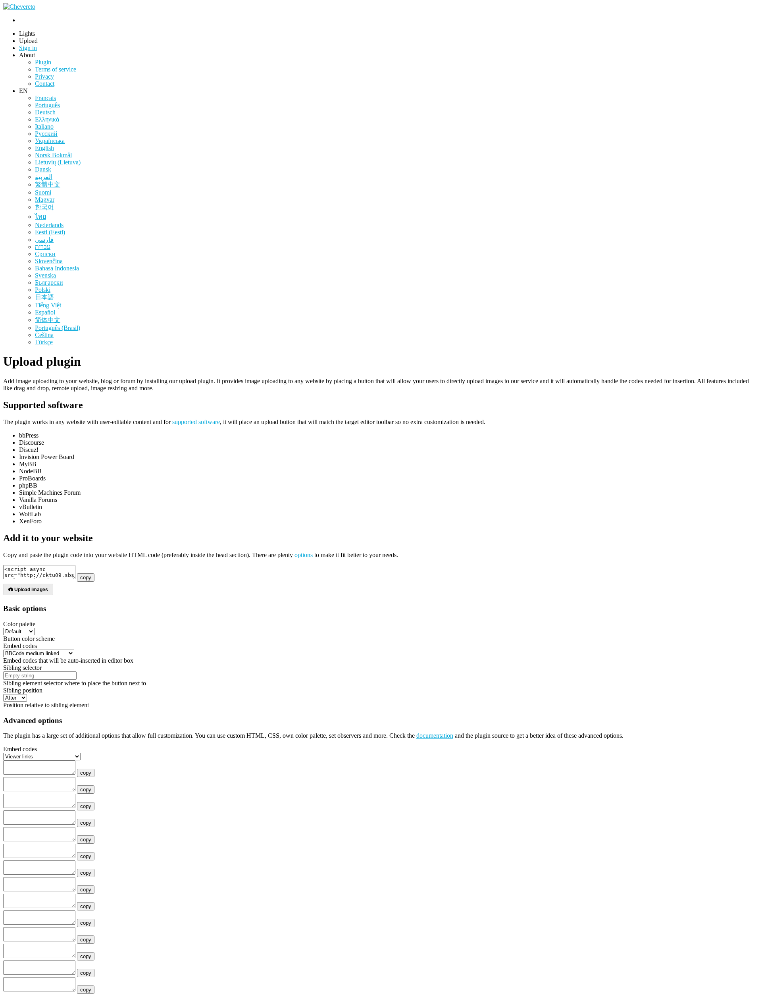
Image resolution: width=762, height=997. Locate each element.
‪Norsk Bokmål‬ (53, 155)
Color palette (19, 624)
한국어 (44, 207)
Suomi (43, 192)
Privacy (44, 76)
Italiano (44, 126)
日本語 (44, 297)
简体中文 (47, 319)
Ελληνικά (47, 119)
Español (45, 312)
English (44, 148)
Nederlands (49, 225)
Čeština (44, 335)
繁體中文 (47, 184)
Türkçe (44, 342)
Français (45, 97)
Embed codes (20, 645)
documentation (434, 735)
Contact (44, 83)
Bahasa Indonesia (57, 268)
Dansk (43, 169)
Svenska (45, 275)
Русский (46, 133)
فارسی (44, 239)
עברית (42, 246)
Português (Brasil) (57, 327)
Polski (42, 289)
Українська (50, 140)
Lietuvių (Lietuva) (58, 162)
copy (85, 577)
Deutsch (45, 112)
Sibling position (22, 690)
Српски (45, 254)
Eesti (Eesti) (50, 232)
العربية (43, 177)
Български (49, 282)
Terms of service (55, 69)
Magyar (44, 199)
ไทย (40, 216)
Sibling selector (22, 667)
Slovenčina (49, 261)
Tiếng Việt (48, 305)
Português (47, 105)
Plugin (43, 62)
